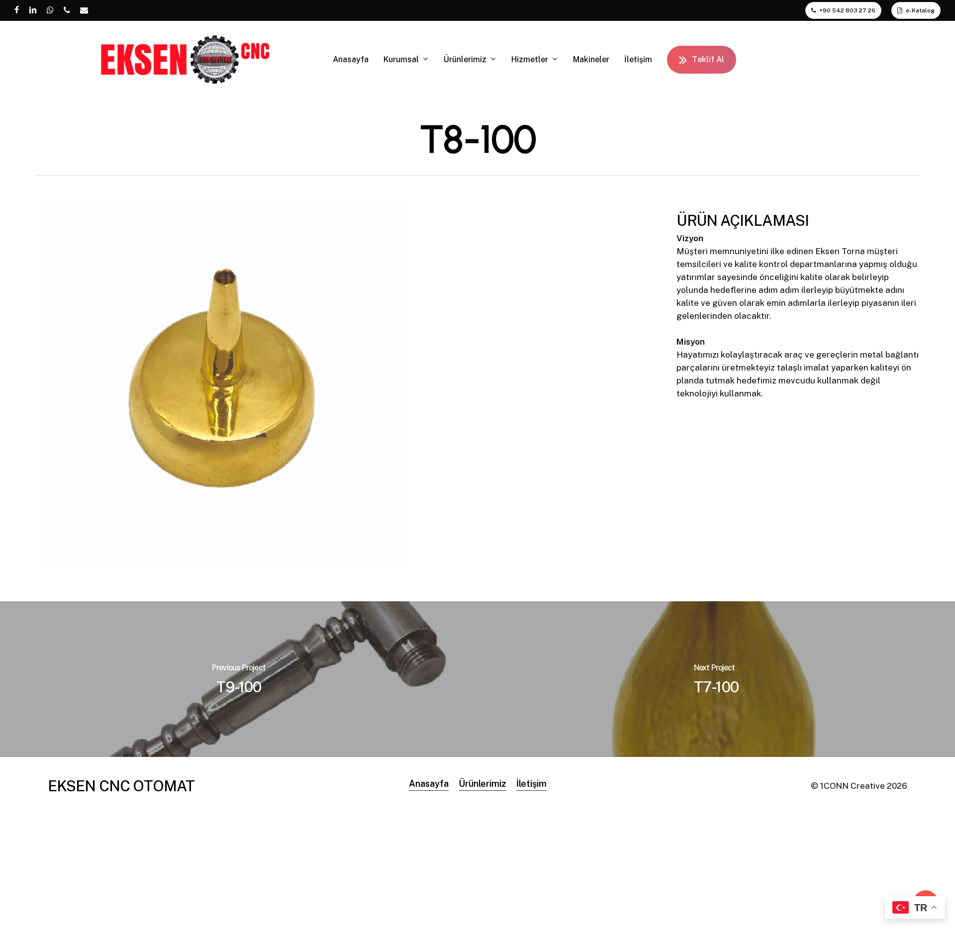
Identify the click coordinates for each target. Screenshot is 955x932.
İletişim (531, 783)
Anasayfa (429, 783)
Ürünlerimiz (482, 783)
